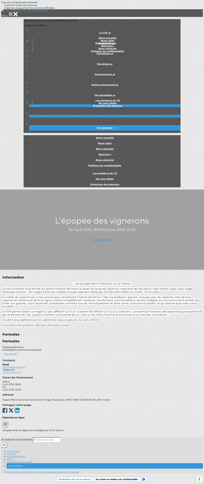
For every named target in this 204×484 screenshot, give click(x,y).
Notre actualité (108, 38)
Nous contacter (107, 48)
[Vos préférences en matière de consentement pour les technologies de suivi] (199, 479)
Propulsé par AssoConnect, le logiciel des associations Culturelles (43, 472)
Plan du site (13, 451)
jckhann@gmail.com (13, 367)
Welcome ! (107, 46)
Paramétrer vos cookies (19, 462)
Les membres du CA (107, 100)
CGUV (10, 459)
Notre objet (107, 40)
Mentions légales (16, 456)
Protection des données (107, 105)
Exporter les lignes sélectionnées (19, 2)
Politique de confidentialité (107, 51)
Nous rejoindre (105, 149)
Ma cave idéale (108, 103)
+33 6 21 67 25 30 (11, 372)
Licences (11, 454)
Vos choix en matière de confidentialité (116, 479)
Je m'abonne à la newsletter (17, 439)
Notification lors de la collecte (75, 479)
